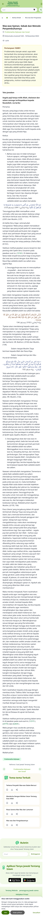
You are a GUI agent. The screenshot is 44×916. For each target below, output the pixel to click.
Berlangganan (35, 854)
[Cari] (41, 9)
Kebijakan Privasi (22, 894)
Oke (5, 913)
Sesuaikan (36, 913)
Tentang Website (12, 890)
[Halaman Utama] (7, 17)
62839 (15, 724)
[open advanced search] (34, 9)
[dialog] (21, 906)
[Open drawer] (41, 3)
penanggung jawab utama (28, 890)
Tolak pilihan (17, 913)
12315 (31, 721)
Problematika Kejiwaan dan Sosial (17, 32)
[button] (7, 789)
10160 (19, 253)
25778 (5, 724)
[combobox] (17, 10)
